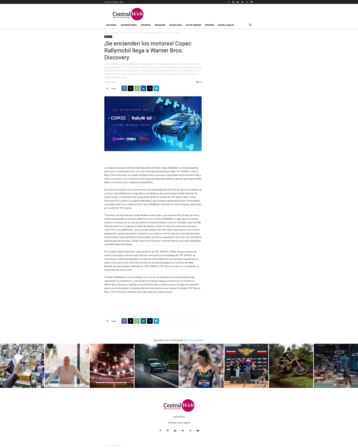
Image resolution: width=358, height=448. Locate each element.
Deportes (146, 25)
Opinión (209, 25)
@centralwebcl (194, 340)
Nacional (111, 25)
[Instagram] (233, 2)
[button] (250, 25)
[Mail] (242, 2)
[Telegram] (156, 88)
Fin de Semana (193, 25)
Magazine (160, 25)
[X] (247, 2)
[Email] (150, 88)
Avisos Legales (226, 25)
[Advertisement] (153, 159)
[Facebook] (228, 2)
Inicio (106, 32)
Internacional (129, 25)
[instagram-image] (22, 366)
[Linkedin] (238, 2)
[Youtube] (251, 2)
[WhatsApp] (137, 88)
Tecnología (175, 25)
